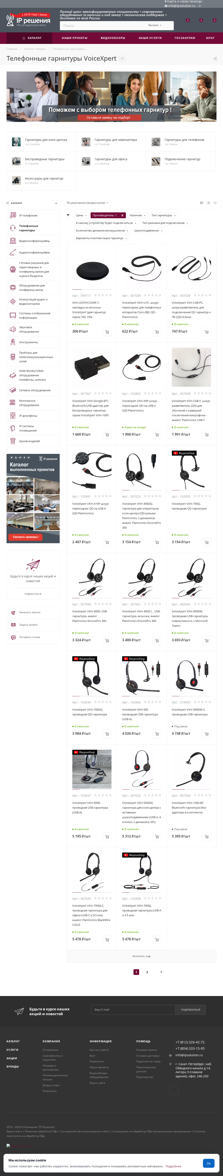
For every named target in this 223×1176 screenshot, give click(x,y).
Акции (12, 1058)
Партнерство (144, 1077)
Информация (101, 1041)
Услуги (13, 1050)
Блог (92, 1056)
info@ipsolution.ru (189, 1055)
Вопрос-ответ (51, 1085)
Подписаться (190, 1009)
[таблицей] (215, 203)
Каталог (13, 1041)
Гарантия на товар (148, 1061)
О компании (50, 1050)
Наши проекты (99, 1067)
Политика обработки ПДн (41, 1131)
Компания (51, 1041)
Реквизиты (50, 1091)
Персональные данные (146, 1069)
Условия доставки (147, 1056)
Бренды (13, 1066)
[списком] (208, 203)
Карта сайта (97, 1083)
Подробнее (173, 1166)
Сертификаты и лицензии (53, 1058)
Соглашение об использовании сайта (85, 1131)
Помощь (143, 1041)
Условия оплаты (146, 1050)
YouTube (174, 1090)
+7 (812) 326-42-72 (190, 1042)
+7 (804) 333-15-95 (190, 1048)
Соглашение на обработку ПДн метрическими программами (151, 1131)
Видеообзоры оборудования (99, 1075)
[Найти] (168, 25)
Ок (209, 1163)
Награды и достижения (51, 1067)
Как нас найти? (99, 1050)
